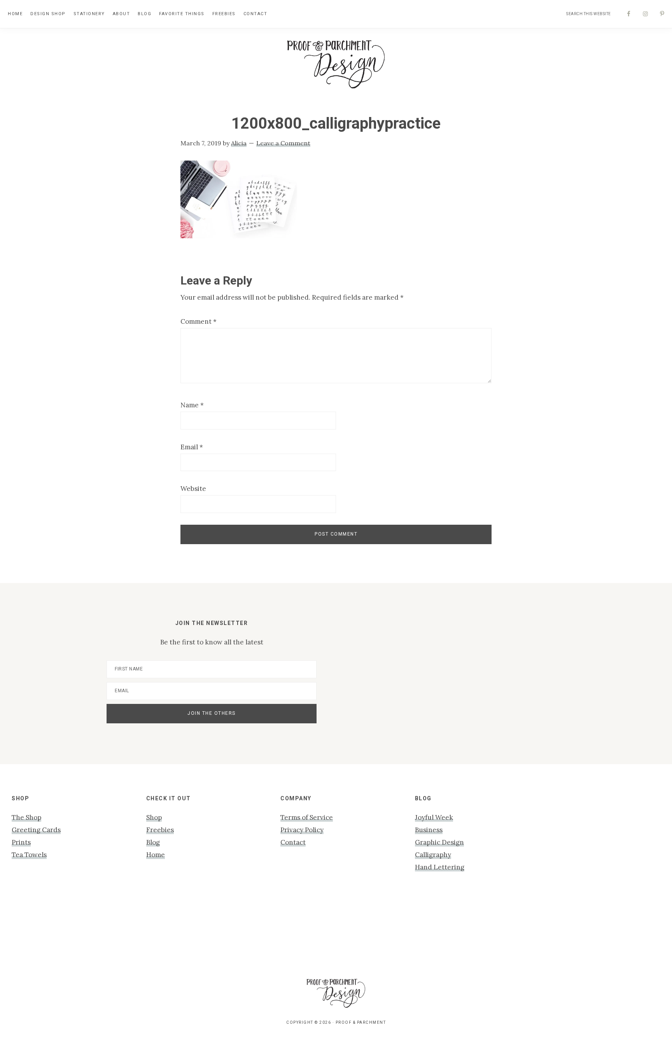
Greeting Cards (36, 830)
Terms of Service (306, 817)
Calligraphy (433, 854)
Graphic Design (439, 842)
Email (191, 447)
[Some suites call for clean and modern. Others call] (462, 931)
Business (429, 830)
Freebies (160, 830)
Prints (21, 842)
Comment (198, 321)
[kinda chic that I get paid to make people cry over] (40, 931)
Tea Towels (29, 854)
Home (155, 854)
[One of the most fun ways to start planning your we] (378, 931)
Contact (293, 842)
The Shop (26, 817)
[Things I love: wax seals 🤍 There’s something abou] (294, 931)
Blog (153, 842)
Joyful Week (434, 817)
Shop (154, 817)
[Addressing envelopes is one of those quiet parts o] (547, 931)
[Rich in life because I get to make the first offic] (209, 931)
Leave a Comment (283, 143)
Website (193, 488)
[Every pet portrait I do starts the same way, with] (124, 931)
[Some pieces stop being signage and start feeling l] (632, 931)
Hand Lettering (439, 867)
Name (192, 405)
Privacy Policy (302, 830)
